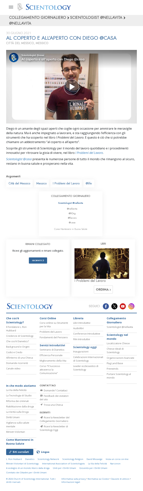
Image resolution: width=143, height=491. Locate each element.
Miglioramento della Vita (53, 360)
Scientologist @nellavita (70, 203)
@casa (72, 222)
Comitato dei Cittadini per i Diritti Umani (26, 472)
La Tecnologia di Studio (19, 395)
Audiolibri (78, 328)
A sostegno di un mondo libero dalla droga (28, 468)
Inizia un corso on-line (117, 459)
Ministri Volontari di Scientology (22, 463)
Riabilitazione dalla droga (20, 406)
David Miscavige (94, 459)
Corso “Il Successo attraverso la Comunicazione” (50, 369)
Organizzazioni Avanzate (120, 357)
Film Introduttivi (81, 339)
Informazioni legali (70, 482)
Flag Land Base (115, 363)
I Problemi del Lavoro (89, 153)
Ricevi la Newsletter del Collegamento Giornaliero (54, 419)
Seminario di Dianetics (52, 349)
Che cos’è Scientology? (15, 320)
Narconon (115, 463)
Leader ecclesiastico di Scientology (85, 367)
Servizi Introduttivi (52, 345)
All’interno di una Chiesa (19, 357)
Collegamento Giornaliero (116, 320)
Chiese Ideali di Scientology (115, 350)
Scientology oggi (85, 347)
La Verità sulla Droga (17, 412)
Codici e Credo (14, 352)
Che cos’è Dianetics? (17, 341)
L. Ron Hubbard (14, 459)
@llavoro (72, 218)
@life (89, 183)
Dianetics (29, 459)
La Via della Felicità (16, 390)
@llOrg (72, 213)
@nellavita (72, 208)
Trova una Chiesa (53, 404)
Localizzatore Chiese (118, 343)
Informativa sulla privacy (73, 478)
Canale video (13, 368)
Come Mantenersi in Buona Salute (70, 229)
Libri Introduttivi (81, 322)
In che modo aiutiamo (21, 385)
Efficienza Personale (51, 355)
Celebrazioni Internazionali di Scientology (88, 358)
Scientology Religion (72, 459)
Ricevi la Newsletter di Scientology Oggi (54, 428)
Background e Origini (17, 346)
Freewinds (112, 368)
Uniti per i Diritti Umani (64, 468)
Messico (41, 183)
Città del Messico (19, 183)
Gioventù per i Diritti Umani (93, 468)
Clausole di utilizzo (120, 478)
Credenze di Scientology (19, 336)
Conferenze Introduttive (86, 333)
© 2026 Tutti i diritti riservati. (31, 480)
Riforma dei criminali (17, 401)
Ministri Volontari (15, 431)
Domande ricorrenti (17, 363)
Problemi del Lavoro (51, 331)
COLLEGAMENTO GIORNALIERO (70, 196)
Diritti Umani (13, 417)
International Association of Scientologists (63, 463)
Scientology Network (48, 459)
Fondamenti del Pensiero (54, 337)
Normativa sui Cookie (98, 478)
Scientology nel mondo (117, 337)
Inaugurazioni (80, 351)
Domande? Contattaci (55, 390)
